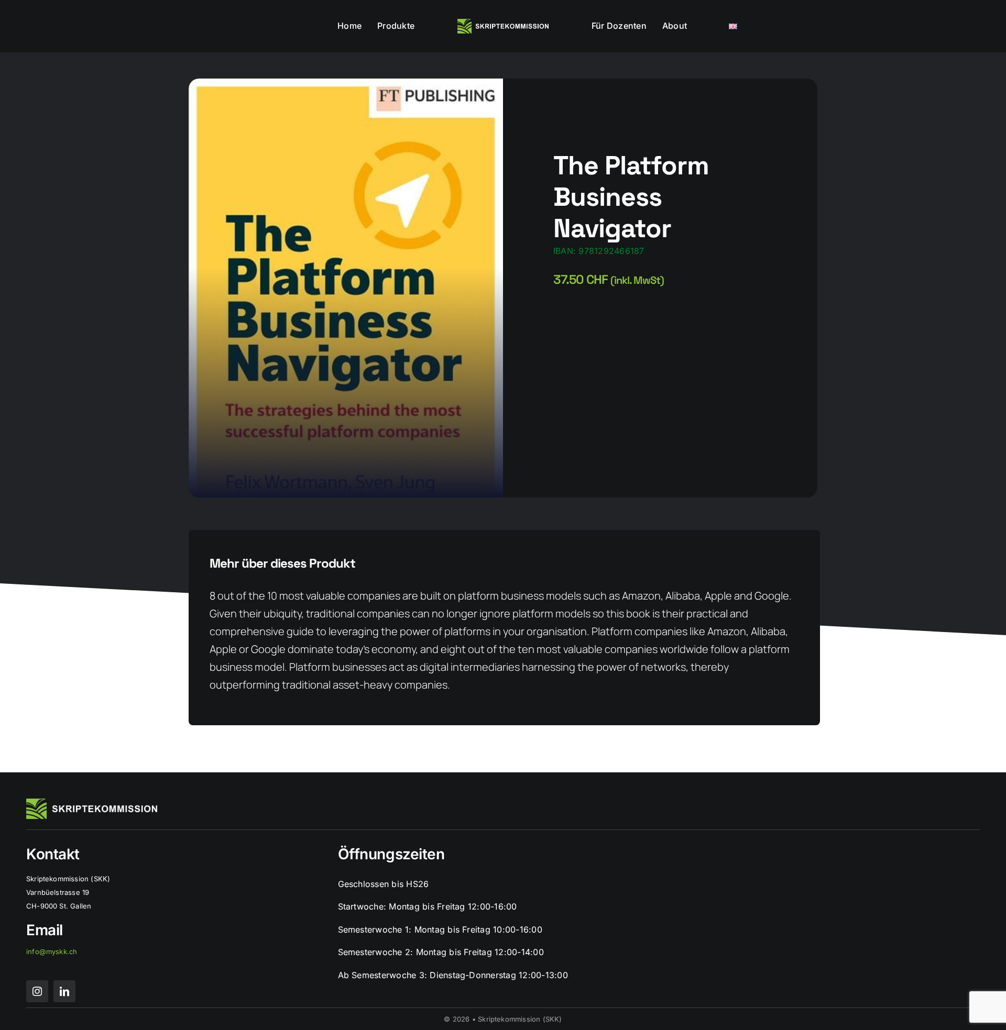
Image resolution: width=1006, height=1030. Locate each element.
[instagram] (37, 991)
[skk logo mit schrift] (503, 23)
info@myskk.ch (52, 951)
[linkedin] (64, 991)
